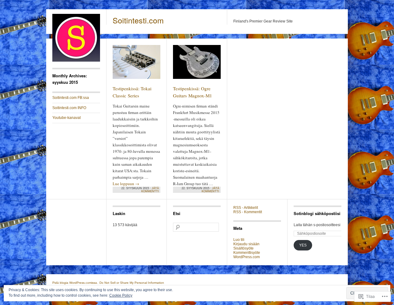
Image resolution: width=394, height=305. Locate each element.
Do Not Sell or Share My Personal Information (131, 282)
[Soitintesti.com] (76, 60)
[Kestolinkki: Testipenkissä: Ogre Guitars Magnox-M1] (197, 65)
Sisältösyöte (243, 248)
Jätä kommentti (150, 190)
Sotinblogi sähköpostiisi (317, 213)
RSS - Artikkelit (245, 207)
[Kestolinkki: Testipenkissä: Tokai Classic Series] (136, 65)
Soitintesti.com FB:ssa (70, 98)
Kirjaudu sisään (246, 244)
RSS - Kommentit (247, 212)
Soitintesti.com (138, 20)
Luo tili (238, 240)
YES (303, 245)
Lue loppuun (126, 183)
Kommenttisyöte (246, 252)
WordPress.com (246, 257)
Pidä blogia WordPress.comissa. (75, 282)
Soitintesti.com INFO (69, 108)
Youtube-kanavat (66, 118)
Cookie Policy (120, 295)
